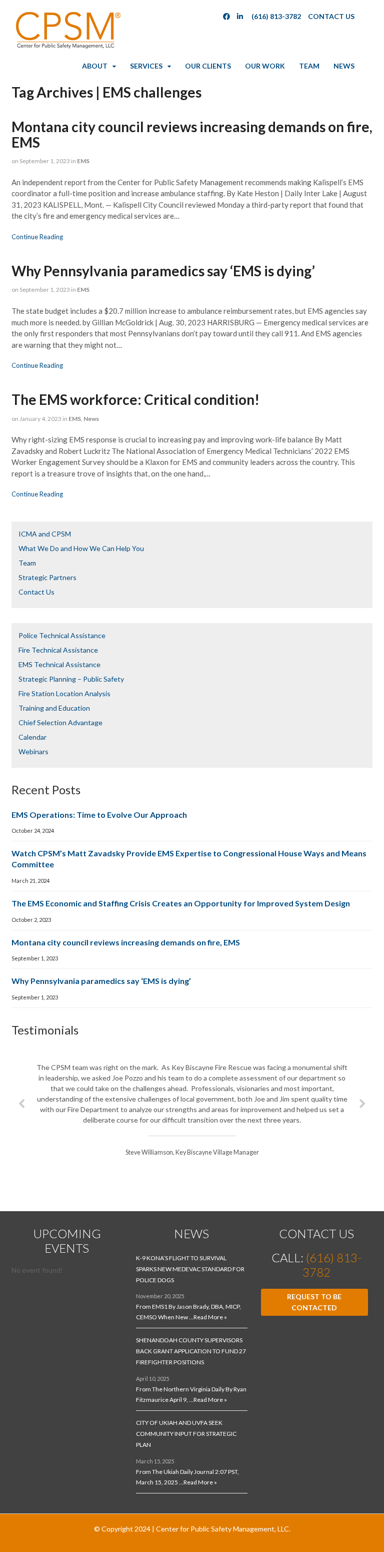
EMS (83, 161)
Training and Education (54, 708)
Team (309, 66)
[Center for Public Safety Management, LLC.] (68, 46)
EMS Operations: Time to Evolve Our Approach (99, 814)
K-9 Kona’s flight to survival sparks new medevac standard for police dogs (190, 1269)
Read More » (210, 1317)
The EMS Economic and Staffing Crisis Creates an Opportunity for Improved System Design (181, 903)
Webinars (33, 751)
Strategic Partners (47, 577)
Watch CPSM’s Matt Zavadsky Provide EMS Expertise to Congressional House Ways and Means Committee (189, 858)
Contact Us (331, 16)
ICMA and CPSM (44, 534)
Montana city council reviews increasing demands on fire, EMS (192, 134)
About (95, 66)
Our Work (265, 66)
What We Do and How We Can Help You (81, 548)
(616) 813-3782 (276, 16)
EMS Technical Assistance (59, 664)
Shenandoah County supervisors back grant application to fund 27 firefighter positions (191, 1351)
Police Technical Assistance (62, 635)
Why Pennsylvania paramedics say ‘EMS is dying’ (163, 270)
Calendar (32, 737)
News (344, 66)
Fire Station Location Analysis (64, 693)
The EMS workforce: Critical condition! (136, 399)
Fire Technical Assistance (58, 650)
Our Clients (208, 66)
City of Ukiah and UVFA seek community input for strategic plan (186, 1433)
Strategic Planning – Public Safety (71, 679)
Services (146, 66)
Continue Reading (37, 237)
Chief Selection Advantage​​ (60, 722)
